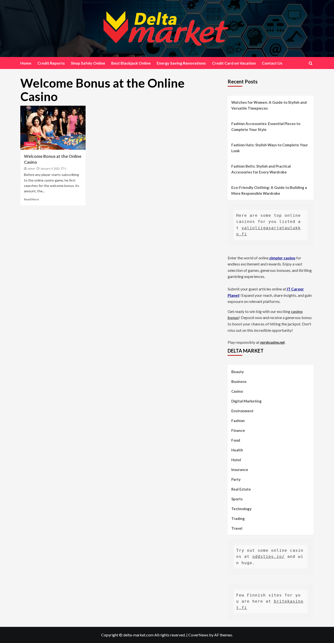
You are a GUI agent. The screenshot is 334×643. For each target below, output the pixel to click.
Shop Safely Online (88, 63)
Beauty (237, 371)
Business (238, 381)
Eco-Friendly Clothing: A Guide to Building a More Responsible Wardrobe (269, 190)
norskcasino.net (272, 342)
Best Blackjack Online (131, 63)
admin (31, 168)
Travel (236, 528)
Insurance (239, 469)
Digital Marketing (246, 401)
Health (237, 450)
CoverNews (198, 634)
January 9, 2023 (49, 168)
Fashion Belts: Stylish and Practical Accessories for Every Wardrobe (261, 169)
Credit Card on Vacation (234, 63)
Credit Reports (51, 63)
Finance (238, 430)
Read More (31, 199)
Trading (238, 518)
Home (25, 63)
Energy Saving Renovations (181, 63)
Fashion (238, 420)
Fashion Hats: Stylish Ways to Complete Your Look (269, 148)
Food (235, 440)
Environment (242, 411)
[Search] (311, 63)
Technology (241, 508)
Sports (237, 499)
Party (236, 479)
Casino (29, 144)
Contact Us (272, 63)
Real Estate (241, 489)
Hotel (236, 460)
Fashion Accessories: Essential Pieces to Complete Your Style (265, 126)
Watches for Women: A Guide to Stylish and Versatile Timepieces (269, 105)
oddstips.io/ (268, 556)
